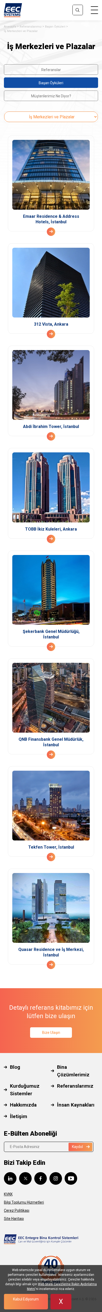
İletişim (18, 1116)
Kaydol (77, 1147)
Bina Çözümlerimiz (73, 1071)
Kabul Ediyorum (26, 1299)
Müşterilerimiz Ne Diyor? (51, 96)
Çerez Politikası (16, 1210)
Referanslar (51, 70)
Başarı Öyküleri (55, 26)
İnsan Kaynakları (75, 1105)
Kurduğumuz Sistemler (24, 1090)
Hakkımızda (23, 1105)
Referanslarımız (31, 26)
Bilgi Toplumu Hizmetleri (24, 1202)
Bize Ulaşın (51, 1032)
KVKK (8, 1194)
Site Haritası (14, 1218)
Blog (15, 1067)
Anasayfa (10, 26)
